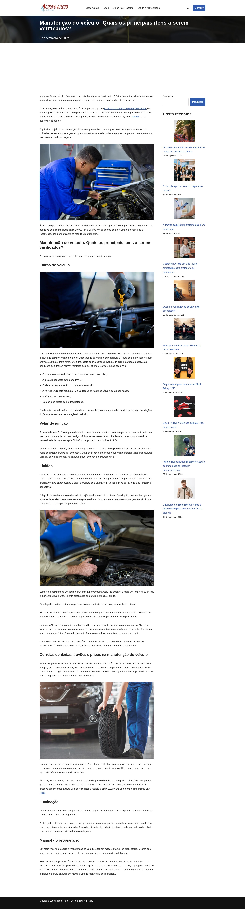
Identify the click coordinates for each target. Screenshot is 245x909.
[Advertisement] (122, 64)
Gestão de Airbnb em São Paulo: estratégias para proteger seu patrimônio (180, 267)
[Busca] (188, 8)
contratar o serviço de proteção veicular (125, 108)
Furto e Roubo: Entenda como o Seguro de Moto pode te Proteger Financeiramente (184, 465)
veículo (135, 116)
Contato (199, 7)
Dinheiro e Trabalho (123, 8)
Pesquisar (168, 96)
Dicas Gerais (92, 8)
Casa (106, 8)
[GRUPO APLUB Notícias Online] (54, 8)
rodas (43, 793)
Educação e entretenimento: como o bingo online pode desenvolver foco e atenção (182, 508)
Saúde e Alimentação (148, 8)
